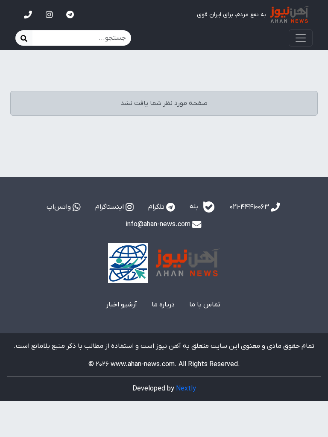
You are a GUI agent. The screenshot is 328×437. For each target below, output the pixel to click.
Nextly (186, 389)
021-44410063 (250, 207)
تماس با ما (204, 304)
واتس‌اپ (60, 207)
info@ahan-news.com (159, 224)
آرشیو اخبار (121, 304)
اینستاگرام (110, 207)
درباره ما (163, 304)
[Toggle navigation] (301, 38)
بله (195, 206)
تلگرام (157, 207)
